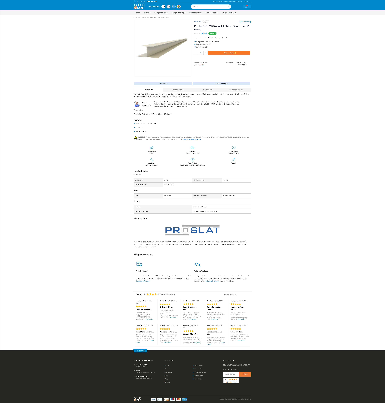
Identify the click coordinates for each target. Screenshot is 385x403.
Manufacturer (207, 90)
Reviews (167, 382)
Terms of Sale (199, 369)
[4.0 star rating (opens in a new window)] (153, 294)
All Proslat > (163, 83)
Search (229, 7)
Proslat (202, 65)
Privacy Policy (199, 375)
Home (134, 18)
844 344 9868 (152, 1)
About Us (247, 1)
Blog (166, 379)
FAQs (166, 375)
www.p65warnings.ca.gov (192, 139)
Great (138, 294)
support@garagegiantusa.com (145, 372)
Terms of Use (198, 365)
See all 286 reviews (167, 294)
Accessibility (198, 379)
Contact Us (168, 372)
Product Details (177, 90)
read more (149, 320)
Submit (245, 374)
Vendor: (196, 65)
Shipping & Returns (236, 90)
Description (149, 90)
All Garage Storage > (222, 83)
